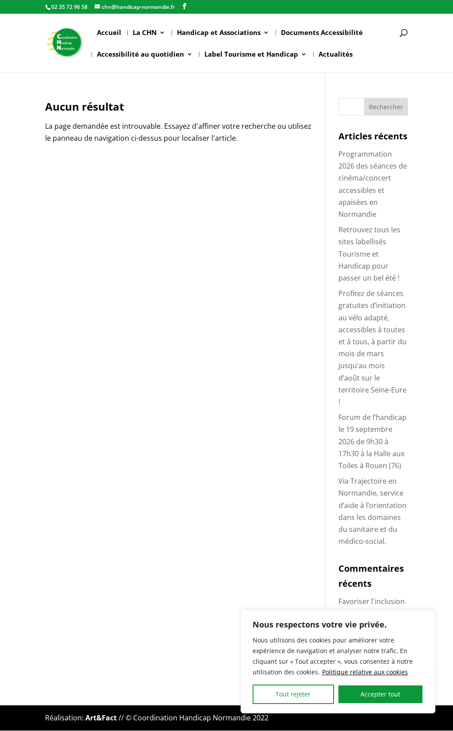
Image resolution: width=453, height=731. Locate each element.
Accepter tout (380, 694)
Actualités (336, 54)
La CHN (145, 33)
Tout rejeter (293, 694)
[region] (338, 661)
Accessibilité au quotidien (140, 54)
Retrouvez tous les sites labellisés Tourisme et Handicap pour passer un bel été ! (369, 254)
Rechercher (386, 107)
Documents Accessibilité (322, 33)
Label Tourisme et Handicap (251, 54)
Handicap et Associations (219, 33)
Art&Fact (101, 718)
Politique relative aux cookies (365, 672)
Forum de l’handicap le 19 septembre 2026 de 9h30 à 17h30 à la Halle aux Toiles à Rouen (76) (372, 441)
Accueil (109, 33)
